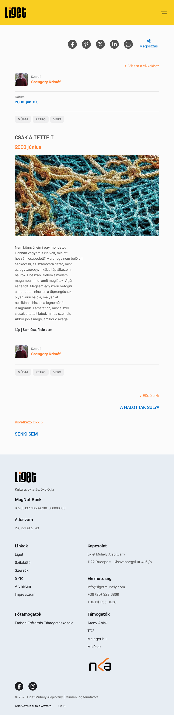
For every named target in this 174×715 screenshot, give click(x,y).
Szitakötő (23, 562)
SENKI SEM (26, 434)
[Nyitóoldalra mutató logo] (40, 477)
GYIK (19, 578)
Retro (41, 119)
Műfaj (23, 119)
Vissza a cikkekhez (143, 66)
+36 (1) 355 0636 (101, 602)
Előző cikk (151, 395)
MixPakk (94, 647)
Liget (19, 554)
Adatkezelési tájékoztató (33, 706)
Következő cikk (27, 422)
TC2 (90, 631)
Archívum (23, 586)
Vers (57, 119)
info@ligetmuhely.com (106, 587)
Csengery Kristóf (46, 82)
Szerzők (21, 570)
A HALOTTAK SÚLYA (139, 407)
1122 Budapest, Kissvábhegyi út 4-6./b (119, 562)
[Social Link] (19, 686)
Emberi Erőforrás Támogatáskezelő (44, 623)
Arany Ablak (97, 623)
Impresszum (25, 594)
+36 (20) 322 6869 (103, 594)
